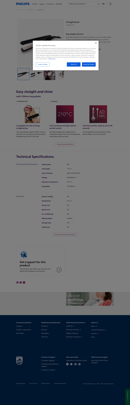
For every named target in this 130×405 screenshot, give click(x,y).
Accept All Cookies (88, 64)
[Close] (96, 43)
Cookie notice (51, 59)
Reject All (73, 64)
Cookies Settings (42, 64)
